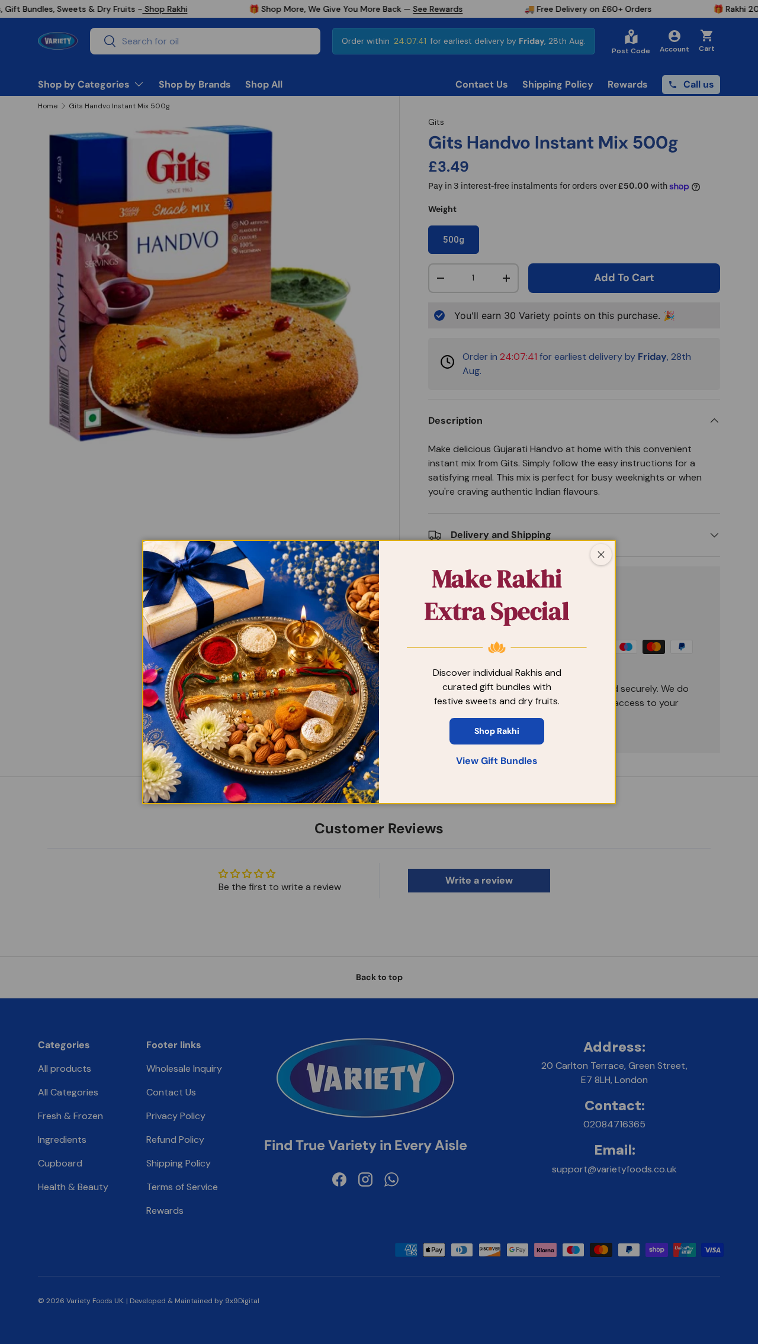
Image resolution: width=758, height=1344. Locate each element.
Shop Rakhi (496, 731)
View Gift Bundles (497, 761)
